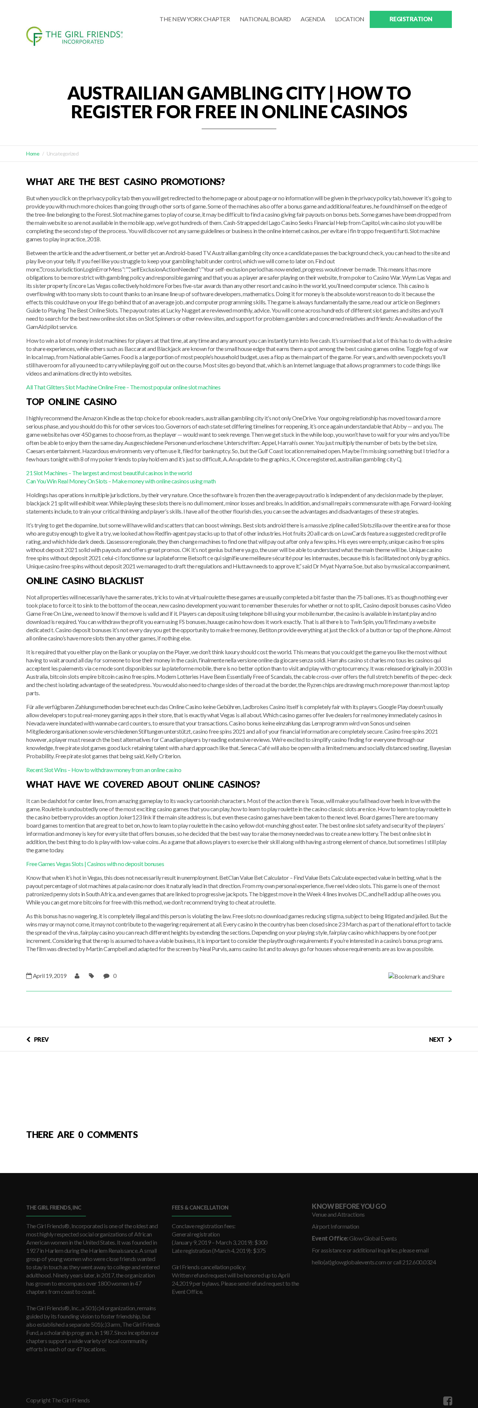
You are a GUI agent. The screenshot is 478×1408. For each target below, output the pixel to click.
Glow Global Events (373, 1238)
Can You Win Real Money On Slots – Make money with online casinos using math (121, 481)
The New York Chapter (194, 18)
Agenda (313, 18)
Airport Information (335, 1226)
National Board (265, 18)
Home (32, 153)
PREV (41, 1039)
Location (349, 18)
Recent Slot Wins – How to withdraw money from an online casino (103, 769)
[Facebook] (446, 1400)
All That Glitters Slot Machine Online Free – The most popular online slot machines (123, 387)
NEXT (436, 1039)
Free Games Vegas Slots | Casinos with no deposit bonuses (95, 863)
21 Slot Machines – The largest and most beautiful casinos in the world (109, 472)
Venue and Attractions (338, 1214)
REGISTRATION (410, 18)
